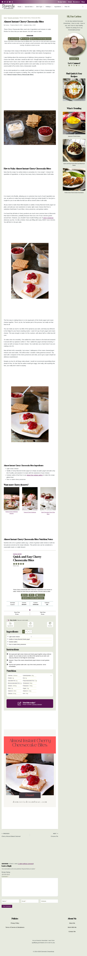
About (70, 2)
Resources (76, 2)
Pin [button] (32, 595)
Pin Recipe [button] (25, 38)
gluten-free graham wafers (35, 475)
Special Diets (29, 6)
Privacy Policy (15, 923)
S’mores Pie (54, 835)
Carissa (7, 25)
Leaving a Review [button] (37, 704)
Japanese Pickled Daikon (74, 136)
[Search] (83, 6)
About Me (72, 923)
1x (23, 631)
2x (26, 631)
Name (4, 901)
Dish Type (39, 6)
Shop (83, 2)
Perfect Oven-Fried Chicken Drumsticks (74, 192)
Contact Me (72, 931)
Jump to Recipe (14, 38)
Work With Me (72, 927)
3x (28, 631)
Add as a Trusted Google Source (33, 598)
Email (24, 901)
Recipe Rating (6, 872)
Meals (19, 6)
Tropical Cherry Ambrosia (30, 512)
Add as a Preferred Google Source (41, 38)
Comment (41, 595)
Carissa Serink (17, 554)
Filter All (67, 6)
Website (43, 901)
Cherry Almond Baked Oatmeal (11, 835)
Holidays (48, 6)
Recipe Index (62, 2)
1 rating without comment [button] (25, 863)
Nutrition (50, 625)
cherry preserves (48, 218)
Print (25, 595)
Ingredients (57, 6)
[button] (27, 35)
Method (30, 625)
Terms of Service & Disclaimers (15, 927)
